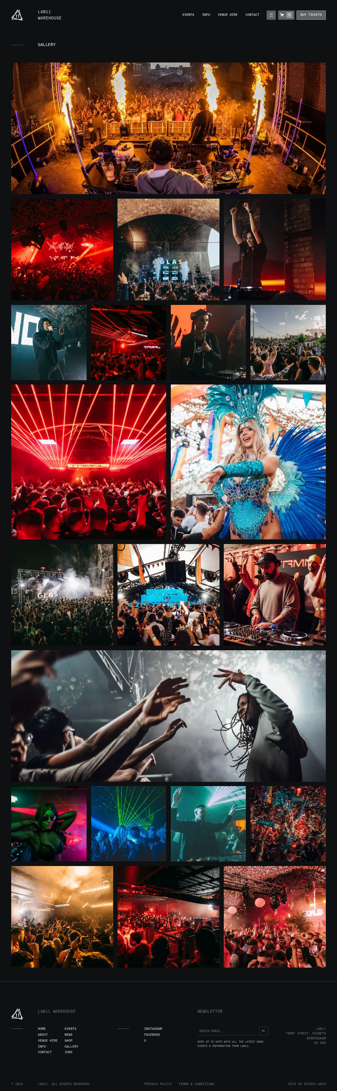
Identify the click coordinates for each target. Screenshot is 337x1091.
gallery (71, 1047)
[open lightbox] (168, 128)
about (43, 1035)
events (188, 15)
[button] (271, 15)
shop (68, 1041)
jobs (68, 1052)
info (206, 15)
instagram (153, 1029)
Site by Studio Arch (307, 1084)
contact (252, 15)
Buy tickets (311, 15)
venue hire (228, 15)
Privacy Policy (158, 1084)
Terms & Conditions (196, 1084)
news (68, 1035)
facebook (152, 1035)
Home (42, 1029)
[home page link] (17, 15)
